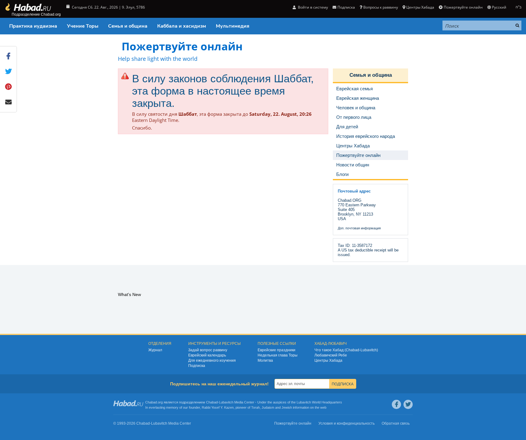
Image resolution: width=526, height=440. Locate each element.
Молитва (265, 360)
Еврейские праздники (276, 350)
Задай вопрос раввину (207, 350)
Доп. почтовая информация (359, 228)
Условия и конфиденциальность (346, 423)
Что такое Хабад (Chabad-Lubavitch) (346, 350)
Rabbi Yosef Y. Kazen (218, 407)
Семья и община (127, 26)
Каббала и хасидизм (181, 26)
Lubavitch (226, 402)
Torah (255, 407)
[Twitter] (408, 404)
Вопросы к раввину (380, 7)
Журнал (155, 350)
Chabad (212, 402)
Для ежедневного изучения (212, 360)
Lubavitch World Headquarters (319, 402)
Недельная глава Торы (278, 355)
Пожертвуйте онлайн (463, 7)
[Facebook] (396, 404)
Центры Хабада (328, 360)
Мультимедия (232, 26)
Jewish (287, 407)
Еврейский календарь (207, 355)
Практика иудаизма (33, 26)
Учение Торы (82, 26)
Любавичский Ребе (330, 355)
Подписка (196, 366)
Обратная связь (396, 423)
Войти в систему (312, 7)
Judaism (268, 407)
